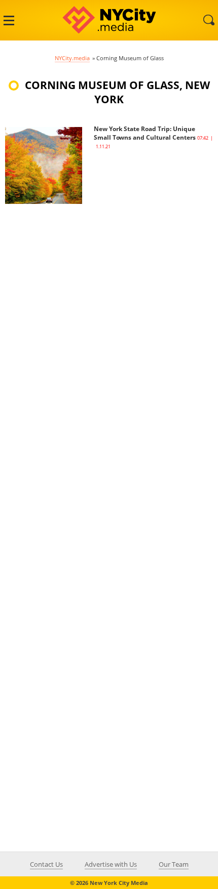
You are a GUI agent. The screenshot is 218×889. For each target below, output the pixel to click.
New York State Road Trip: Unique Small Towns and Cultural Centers (145, 133)
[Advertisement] (81, 355)
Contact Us (46, 864)
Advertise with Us (111, 864)
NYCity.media (72, 58)
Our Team (174, 864)
